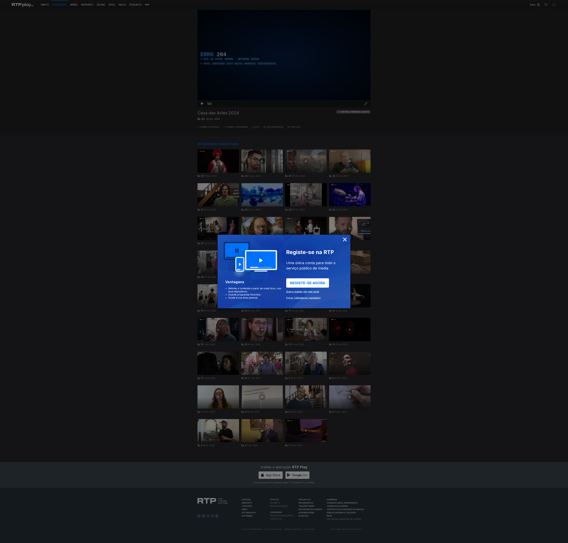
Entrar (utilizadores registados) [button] (303, 297)
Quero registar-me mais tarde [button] (302, 291)
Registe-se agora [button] (307, 283)
